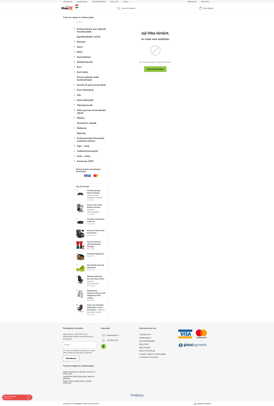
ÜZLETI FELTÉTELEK (147, 351)
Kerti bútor (82, 72)
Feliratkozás (71, 358)
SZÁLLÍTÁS (114, 2)
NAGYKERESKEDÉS (99, 2)
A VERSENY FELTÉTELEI (148, 357)
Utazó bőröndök (85, 100)
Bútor (80, 51)
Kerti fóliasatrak (85, 89)
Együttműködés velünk (88, 36)
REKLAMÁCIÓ (144, 347)
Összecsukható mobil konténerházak (88, 78)
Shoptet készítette (204, 403)
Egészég (81, 133)
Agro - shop (83, 145)
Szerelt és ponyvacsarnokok (91, 84)
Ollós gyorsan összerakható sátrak (91, 111)
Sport (80, 46)
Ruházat (81, 41)
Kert (79, 67)
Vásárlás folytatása (155, 69)
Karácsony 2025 (85, 161)
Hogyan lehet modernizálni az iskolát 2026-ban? (77, 382)
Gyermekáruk (84, 56)
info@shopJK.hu (112, 335)
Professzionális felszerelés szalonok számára (90, 139)
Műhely (81, 117)
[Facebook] (103, 346)
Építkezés (82, 128)
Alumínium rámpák (86, 123)
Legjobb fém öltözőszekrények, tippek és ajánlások (79, 377)
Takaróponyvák (84, 105)
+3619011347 (67, 2)
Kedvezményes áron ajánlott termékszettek (91, 30)
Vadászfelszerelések (87, 151)
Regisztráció (205, 2)
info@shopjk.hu (82, 2)
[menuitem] (78, 17)
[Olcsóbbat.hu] (137, 395)
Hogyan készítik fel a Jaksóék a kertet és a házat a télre (79, 373)
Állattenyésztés (85, 61)
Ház (79, 95)
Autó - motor (83, 156)
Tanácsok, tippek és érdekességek (152, 354)
